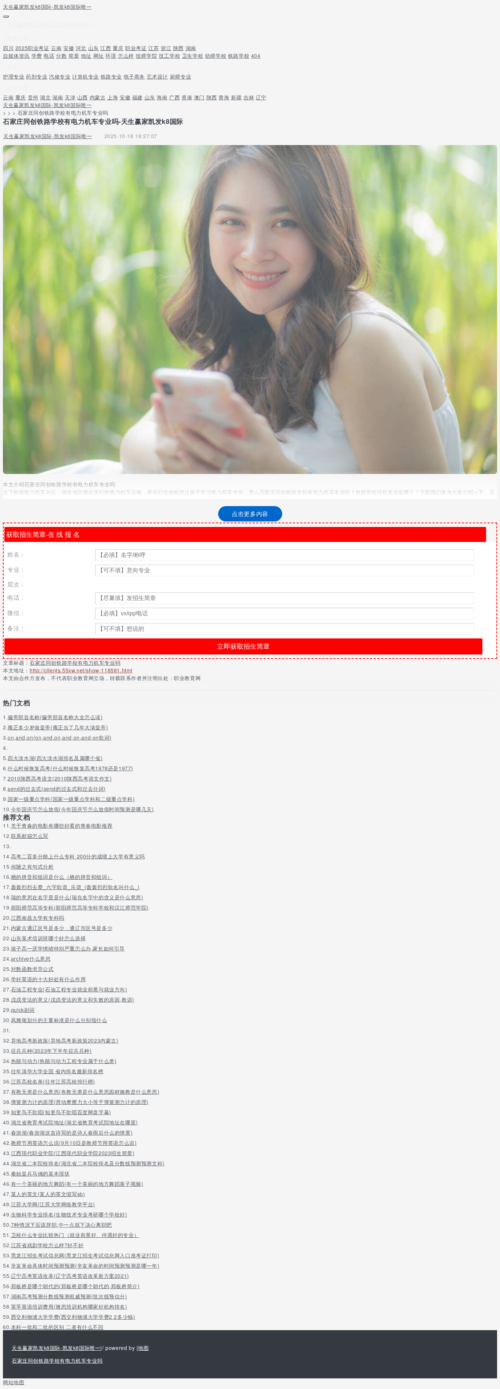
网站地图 (13, 1382)
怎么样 (126, 55)
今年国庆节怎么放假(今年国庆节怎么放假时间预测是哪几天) (82, 809)
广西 (174, 97)
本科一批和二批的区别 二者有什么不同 (57, 1327)
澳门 (199, 97)
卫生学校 (192, 55)
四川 (8, 48)
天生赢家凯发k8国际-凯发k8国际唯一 (47, 6)
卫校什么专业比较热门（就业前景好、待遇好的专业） (75, 1234)
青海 (224, 97)
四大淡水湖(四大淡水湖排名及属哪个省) (55, 758)
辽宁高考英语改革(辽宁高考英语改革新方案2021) (70, 1275)
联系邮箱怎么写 (29, 835)
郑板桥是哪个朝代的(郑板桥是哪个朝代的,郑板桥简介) (75, 1286)
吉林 (248, 97)
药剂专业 (36, 76)
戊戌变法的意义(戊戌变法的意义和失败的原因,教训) (72, 999)
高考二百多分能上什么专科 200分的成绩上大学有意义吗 (78, 856)
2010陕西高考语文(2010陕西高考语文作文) (60, 778)
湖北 (45, 97)
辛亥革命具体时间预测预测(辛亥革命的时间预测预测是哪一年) (85, 1265)
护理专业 (13, 76)
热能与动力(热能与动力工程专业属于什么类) (64, 1060)
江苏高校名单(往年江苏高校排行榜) (53, 1081)
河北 (81, 48)
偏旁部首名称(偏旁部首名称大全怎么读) (55, 717)
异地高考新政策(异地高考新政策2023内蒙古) (65, 1040)
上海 (112, 97)
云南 (56, 48)
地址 (86, 55)
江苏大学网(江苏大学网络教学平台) (53, 1204)
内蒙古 (98, 97)
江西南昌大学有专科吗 (37, 917)
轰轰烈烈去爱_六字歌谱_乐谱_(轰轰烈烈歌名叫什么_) (75, 887)
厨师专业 (180, 76)
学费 (36, 55)
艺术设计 (157, 76)
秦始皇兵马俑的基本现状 (40, 1173)
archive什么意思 (31, 958)
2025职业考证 (32, 48)
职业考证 (135, 48)
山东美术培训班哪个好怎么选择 (48, 938)
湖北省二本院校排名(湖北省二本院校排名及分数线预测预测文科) (88, 1163)
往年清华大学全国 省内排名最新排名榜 (57, 1071)
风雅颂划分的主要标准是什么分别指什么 (59, 1020)
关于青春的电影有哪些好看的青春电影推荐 (61, 825)
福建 (137, 97)
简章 (73, 55)
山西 (82, 97)
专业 (12, 66)
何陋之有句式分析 (32, 866)
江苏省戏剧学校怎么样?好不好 (47, 1245)
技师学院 (146, 55)
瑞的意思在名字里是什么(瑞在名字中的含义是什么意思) (77, 897)
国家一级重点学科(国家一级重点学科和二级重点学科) (71, 798)
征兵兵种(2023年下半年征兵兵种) (51, 1050)
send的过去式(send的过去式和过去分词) (57, 788)
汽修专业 (59, 76)
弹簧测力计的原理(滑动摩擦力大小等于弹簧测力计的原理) (80, 1101)
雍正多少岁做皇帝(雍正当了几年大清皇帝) (58, 727)
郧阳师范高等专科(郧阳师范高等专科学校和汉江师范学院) (80, 907)
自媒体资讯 (16, 55)
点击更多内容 (250, 513)
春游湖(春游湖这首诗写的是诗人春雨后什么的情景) (72, 1132)
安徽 (68, 48)
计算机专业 (85, 76)
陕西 (178, 48)
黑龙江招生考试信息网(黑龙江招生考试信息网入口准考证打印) (85, 1255)
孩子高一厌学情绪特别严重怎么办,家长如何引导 (68, 948)
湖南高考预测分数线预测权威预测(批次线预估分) (69, 1296)
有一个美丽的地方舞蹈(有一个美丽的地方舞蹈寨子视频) (77, 1183)
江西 (105, 48)
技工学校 (169, 55)
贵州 (33, 97)
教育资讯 (17, 37)
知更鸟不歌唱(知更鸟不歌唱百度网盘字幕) (61, 1112)
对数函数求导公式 (32, 968)
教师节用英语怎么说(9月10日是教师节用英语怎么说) (74, 1142)
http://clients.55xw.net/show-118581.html (81, 670)
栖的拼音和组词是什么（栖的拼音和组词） (61, 876)
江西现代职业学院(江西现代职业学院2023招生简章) (73, 1153)
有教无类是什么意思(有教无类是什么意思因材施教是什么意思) (85, 1091)
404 (256, 55)
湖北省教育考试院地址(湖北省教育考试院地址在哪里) (74, 1122)
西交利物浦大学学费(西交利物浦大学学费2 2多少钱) (73, 1316)
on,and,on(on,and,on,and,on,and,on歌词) (60, 737)
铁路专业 (111, 76)
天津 (70, 97)
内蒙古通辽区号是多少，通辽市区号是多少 (61, 927)
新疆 (236, 97)
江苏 (153, 48)
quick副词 (23, 1009)
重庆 (118, 48)
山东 (93, 48)
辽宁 (261, 97)
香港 (187, 97)
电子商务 (134, 76)
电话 (49, 55)
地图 (143, 1347)
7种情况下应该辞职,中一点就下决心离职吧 (61, 1224)
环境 (110, 55)
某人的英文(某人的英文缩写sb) (48, 1194)
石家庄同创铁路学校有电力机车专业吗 (75, 662)
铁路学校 (238, 55)
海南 (162, 97)
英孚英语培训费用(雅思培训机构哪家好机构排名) (69, 1306)
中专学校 (17, 87)
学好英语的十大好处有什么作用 (48, 979)
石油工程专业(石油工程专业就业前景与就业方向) (69, 989)
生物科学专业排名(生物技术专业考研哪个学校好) (69, 1214)
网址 (98, 55)
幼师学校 (215, 55)
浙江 (166, 48)
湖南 (191, 48)
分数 (61, 55)
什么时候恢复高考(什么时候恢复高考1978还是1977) (70, 768)
